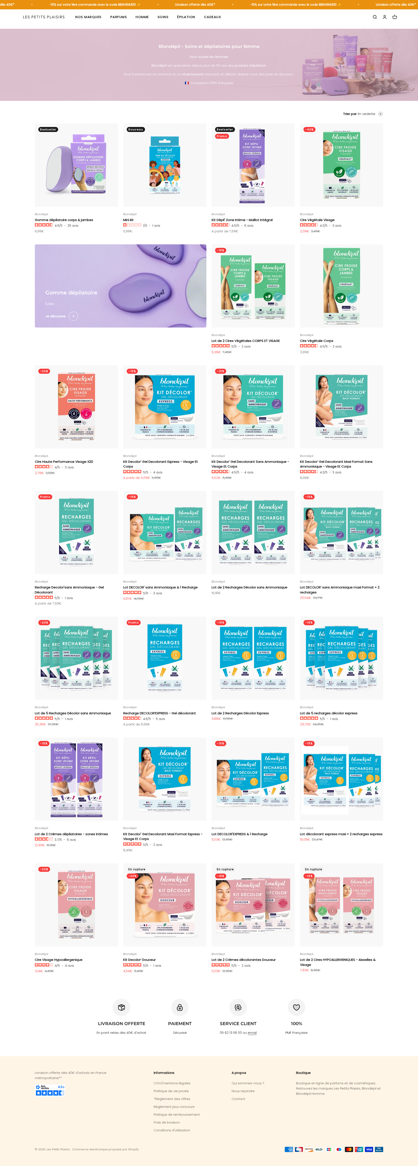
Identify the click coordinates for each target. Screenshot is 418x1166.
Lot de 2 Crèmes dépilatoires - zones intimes (71, 834)
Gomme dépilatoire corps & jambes (64, 220)
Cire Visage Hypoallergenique (59, 959)
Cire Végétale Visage (317, 220)
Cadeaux (212, 17)
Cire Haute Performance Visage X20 (64, 461)
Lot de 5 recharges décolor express (328, 713)
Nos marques (88, 17)
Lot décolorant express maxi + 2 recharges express (341, 834)
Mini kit (128, 220)
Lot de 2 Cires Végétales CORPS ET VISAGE (246, 340)
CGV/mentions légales (172, 1083)
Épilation (186, 17)
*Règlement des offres (172, 1099)
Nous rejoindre (243, 1091)
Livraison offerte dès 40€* (177, 4)
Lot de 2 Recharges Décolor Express (240, 713)
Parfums (118, 17)
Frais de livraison (167, 1122)
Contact (238, 1099)
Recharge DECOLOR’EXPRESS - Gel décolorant (159, 713)
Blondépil (41, 214)
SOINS (163, 17)
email (252, 1032)
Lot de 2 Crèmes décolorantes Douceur (244, 959)
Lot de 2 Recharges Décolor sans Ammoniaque (249, 587)
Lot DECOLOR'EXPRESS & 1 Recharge (240, 834)
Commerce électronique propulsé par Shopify (105, 1149)
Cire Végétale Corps (316, 340)
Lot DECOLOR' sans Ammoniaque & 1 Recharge (160, 587)
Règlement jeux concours (174, 1106)
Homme (142, 17)
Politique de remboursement (177, 1114)
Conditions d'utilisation (172, 1130)
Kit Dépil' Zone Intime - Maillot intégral (242, 220)
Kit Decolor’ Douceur (139, 959)
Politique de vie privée (171, 1091)
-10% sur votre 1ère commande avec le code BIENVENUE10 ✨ (76, 4)
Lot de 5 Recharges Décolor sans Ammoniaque (73, 713)
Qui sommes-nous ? (248, 1083)
